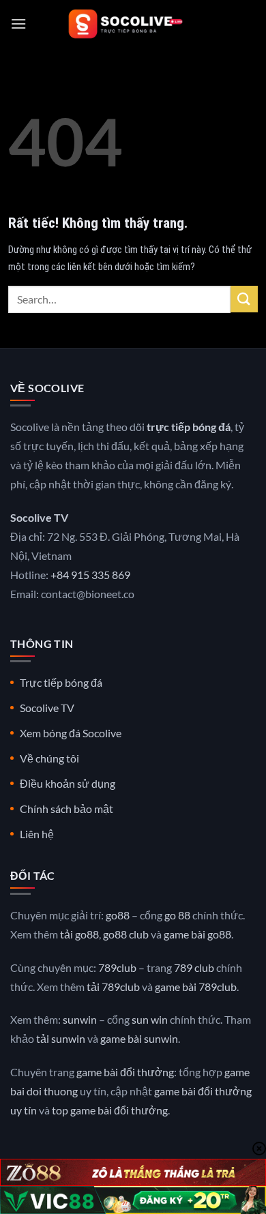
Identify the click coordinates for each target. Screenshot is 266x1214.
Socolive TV (47, 707)
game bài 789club (196, 986)
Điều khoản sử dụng (67, 783)
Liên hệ (37, 833)
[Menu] (18, 23)
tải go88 (79, 934)
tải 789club (113, 986)
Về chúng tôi (49, 758)
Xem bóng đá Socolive (70, 732)
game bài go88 (197, 934)
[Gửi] (244, 299)
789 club (194, 967)
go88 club (126, 934)
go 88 (177, 914)
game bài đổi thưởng (125, 1071)
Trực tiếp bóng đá (61, 682)
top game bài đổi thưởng (110, 1110)
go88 (118, 914)
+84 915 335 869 (90, 574)
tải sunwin (60, 1038)
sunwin (80, 1019)
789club (117, 967)
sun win (150, 1019)
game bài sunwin (139, 1038)
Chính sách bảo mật (66, 808)
